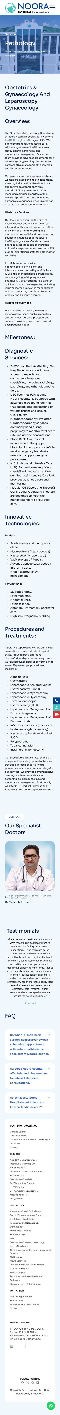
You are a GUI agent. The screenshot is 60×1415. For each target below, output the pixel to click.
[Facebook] (22, 1382)
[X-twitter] (27, 1382)
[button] (30, 1044)
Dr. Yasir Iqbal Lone (17, 902)
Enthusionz (37, 1393)
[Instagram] (32, 1382)
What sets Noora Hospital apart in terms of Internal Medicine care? (27, 1102)
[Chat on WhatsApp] (51, 1406)
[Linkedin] (37, 1382)
